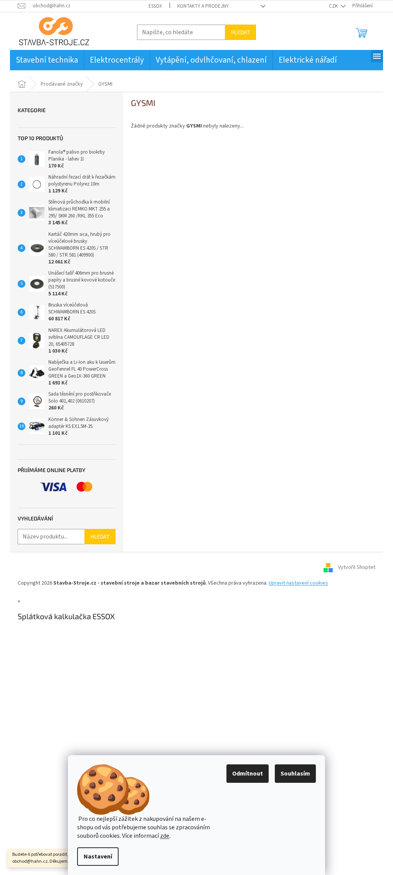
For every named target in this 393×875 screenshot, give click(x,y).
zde (164, 836)
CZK (334, 6)
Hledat (240, 32)
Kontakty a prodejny (203, 6)
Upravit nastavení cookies (298, 583)
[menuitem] (47, 60)
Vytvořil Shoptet (356, 568)
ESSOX (155, 6)
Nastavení (98, 856)
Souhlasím (295, 773)
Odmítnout (247, 773)
